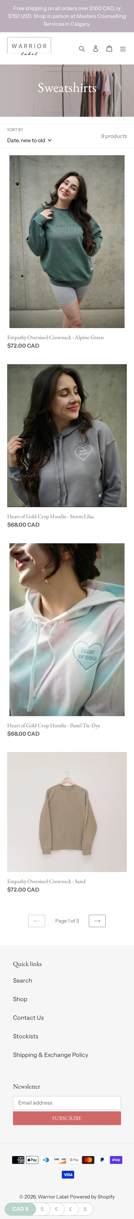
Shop (20, 999)
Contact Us (28, 1017)
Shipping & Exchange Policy (50, 1055)
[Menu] (123, 48)
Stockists (25, 1036)
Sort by (15, 129)
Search (22, 980)
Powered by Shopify (92, 1197)
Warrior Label (53, 1197)
